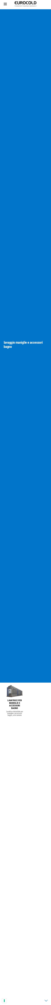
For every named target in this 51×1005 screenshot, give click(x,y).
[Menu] (7, 4)
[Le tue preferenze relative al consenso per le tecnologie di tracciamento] (4, 1000)
